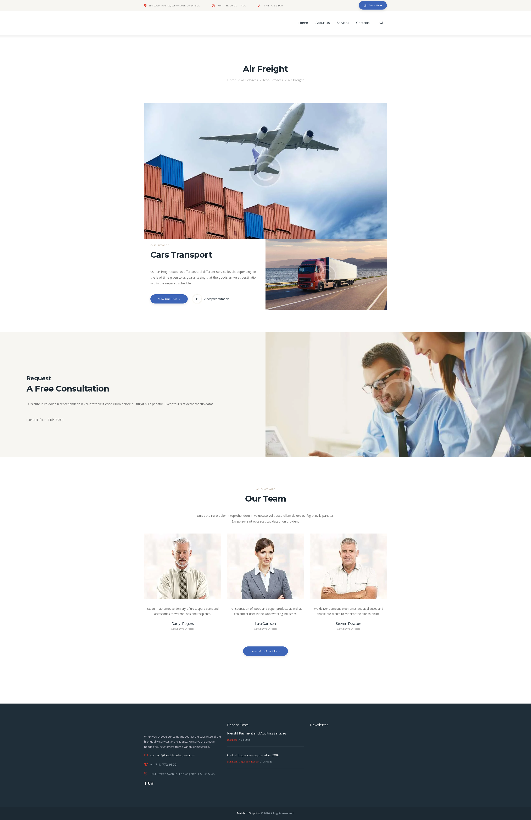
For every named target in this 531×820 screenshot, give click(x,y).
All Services (249, 80)
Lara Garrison (265, 624)
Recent (255, 761)
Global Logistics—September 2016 (253, 755)
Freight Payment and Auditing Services (256, 733)
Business (232, 739)
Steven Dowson (348, 624)
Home (231, 80)
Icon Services (273, 80)
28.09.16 (246, 739)
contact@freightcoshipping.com (172, 755)
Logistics (244, 761)
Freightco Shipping (249, 813)
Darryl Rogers (183, 624)
